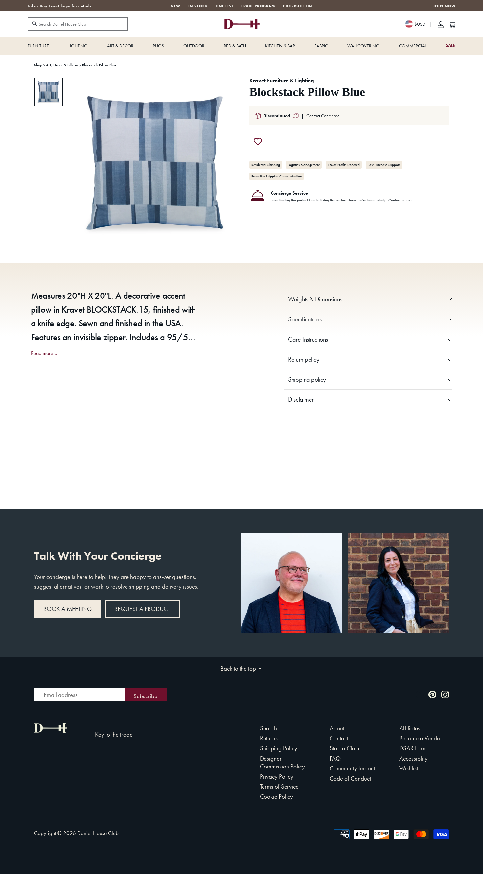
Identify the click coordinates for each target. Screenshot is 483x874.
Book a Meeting (67, 609)
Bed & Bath (235, 46)
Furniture (38, 46)
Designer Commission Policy (282, 762)
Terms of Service (279, 786)
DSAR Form (413, 748)
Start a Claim (345, 748)
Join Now (444, 6)
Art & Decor (120, 46)
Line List (224, 6)
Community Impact (352, 768)
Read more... (44, 353)
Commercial (412, 46)
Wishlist (408, 768)
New (175, 6)
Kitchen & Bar (280, 46)
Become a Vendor (420, 738)
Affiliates (409, 728)
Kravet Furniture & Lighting (281, 80)
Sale (450, 45)
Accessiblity (413, 758)
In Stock (198, 6)
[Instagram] (445, 694)
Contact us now (400, 200)
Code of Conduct (350, 778)
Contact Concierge (323, 116)
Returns (269, 738)
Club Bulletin (297, 6)
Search (268, 728)
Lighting (78, 46)
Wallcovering (363, 46)
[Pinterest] (432, 694)
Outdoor (193, 46)
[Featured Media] (155, 164)
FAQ (335, 758)
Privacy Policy (276, 776)
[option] (48, 92)
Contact (339, 738)
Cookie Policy (276, 796)
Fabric (321, 46)
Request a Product (142, 609)
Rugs (158, 46)
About (337, 728)
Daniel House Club (98, 833)
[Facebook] (420, 694)
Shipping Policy (278, 748)
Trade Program (258, 6)
